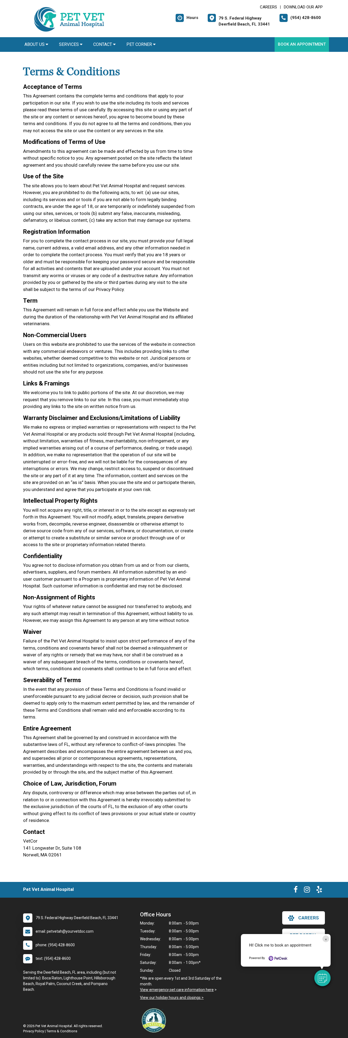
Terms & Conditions (61, 1031)
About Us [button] (35, 44)
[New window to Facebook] (295, 890)
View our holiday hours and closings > (172, 997)
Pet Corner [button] (139, 44)
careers (308, 917)
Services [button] (69, 44)
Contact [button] (103, 44)
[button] (322, 978)
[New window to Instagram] (307, 890)
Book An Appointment (302, 44)
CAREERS (268, 7)
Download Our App (303, 7)
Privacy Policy (33, 1031)
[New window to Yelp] (319, 890)
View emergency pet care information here (177, 990)
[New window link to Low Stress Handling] (155, 1020)
